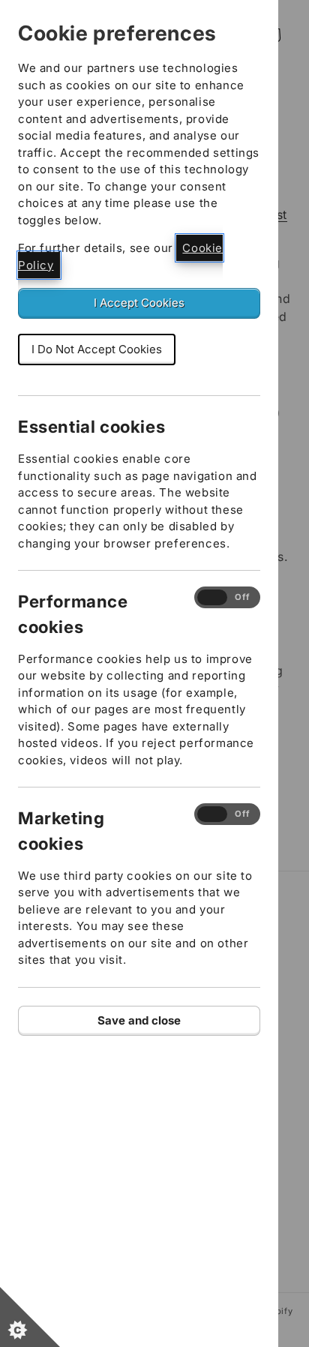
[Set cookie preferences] (30, 1317)
